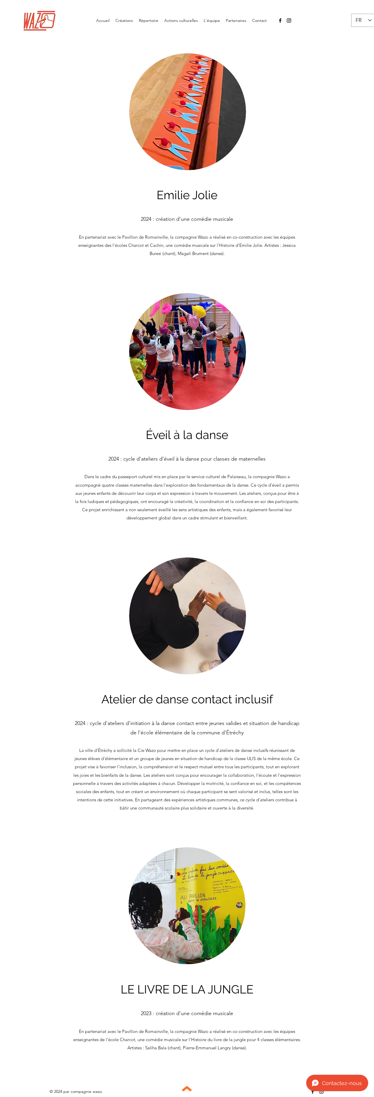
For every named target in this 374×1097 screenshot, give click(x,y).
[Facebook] (280, 20)
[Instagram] (289, 20)
